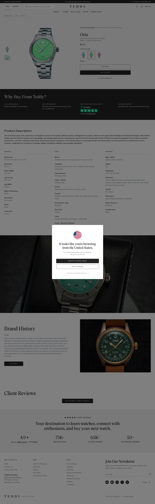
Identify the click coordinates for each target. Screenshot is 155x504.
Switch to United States (77, 261)
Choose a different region (77, 273)
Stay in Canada (77, 266)
